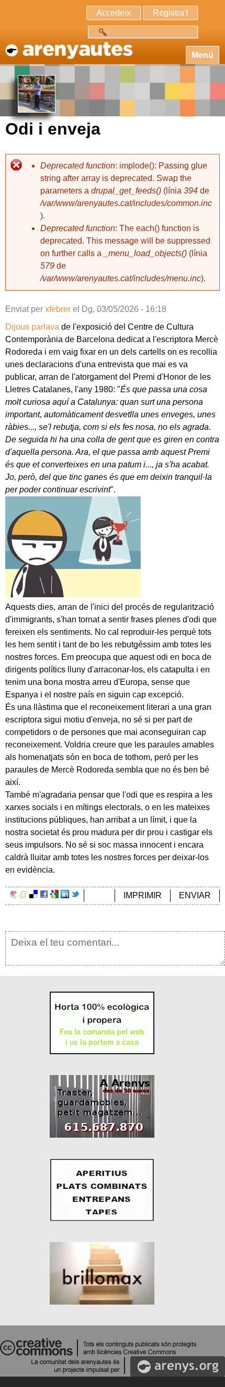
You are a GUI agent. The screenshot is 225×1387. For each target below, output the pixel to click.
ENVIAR (195, 895)
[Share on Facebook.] (44, 895)
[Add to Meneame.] (23, 895)
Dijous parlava (32, 326)
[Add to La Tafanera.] (13, 895)
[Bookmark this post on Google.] (54, 895)
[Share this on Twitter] (75, 895)
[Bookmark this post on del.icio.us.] (33, 895)
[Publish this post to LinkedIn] (65, 895)
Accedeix (113, 12)
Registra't (170, 12)
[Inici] (68, 45)
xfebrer (58, 309)
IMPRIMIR (142, 895)
